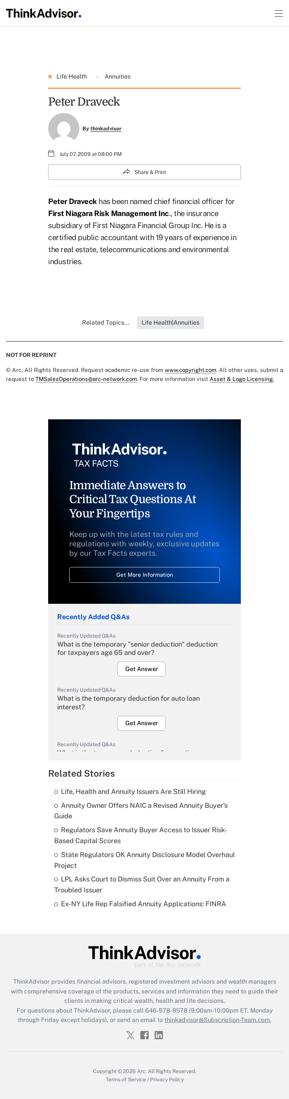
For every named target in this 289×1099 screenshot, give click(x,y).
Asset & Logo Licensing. (242, 379)
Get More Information (144, 574)
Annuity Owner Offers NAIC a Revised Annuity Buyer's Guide (141, 810)
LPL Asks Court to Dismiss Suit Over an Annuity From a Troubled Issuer (142, 884)
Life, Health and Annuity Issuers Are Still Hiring (133, 791)
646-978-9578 (166, 1010)
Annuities (117, 76)
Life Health (72, 76)
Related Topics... (105, 322)
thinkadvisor (106, 128)
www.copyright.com (190, 370)
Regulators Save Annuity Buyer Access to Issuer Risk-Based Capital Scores (140, 835)
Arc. (142, 1071)
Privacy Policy (167, 1079)
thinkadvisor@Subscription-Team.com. (217, 1019)
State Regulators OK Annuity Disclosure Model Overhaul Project (144, 860)
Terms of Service (126, 1079)
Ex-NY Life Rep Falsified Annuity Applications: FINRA (143, 904)
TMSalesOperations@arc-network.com (86, 379)
